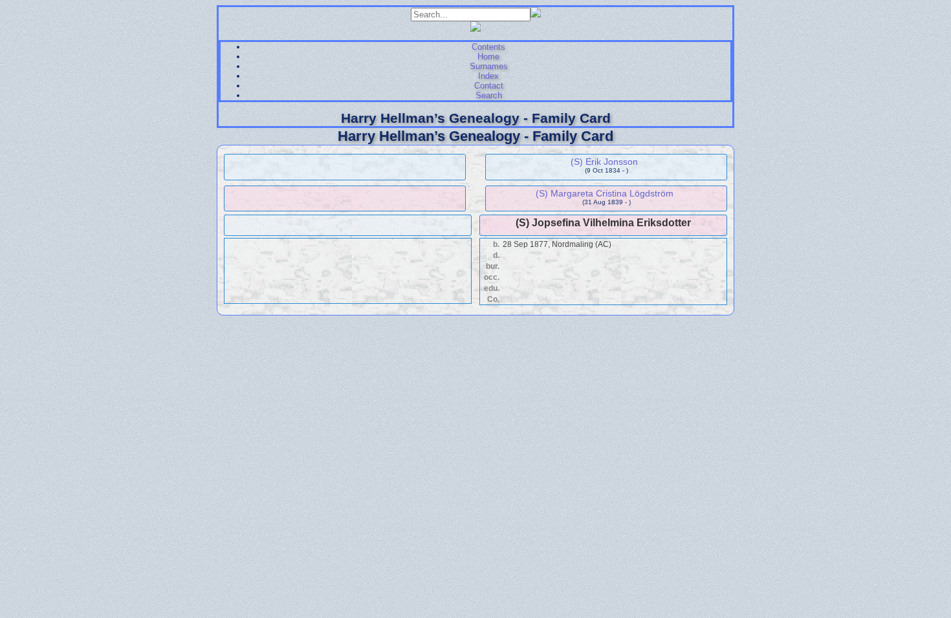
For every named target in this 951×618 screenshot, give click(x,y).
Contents (488, 47)
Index (488, 76)
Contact (488, 86)
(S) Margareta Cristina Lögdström (604, 193)
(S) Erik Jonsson (604, 161)
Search (489, 95)
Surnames (489, 66)
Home (488, 56)
